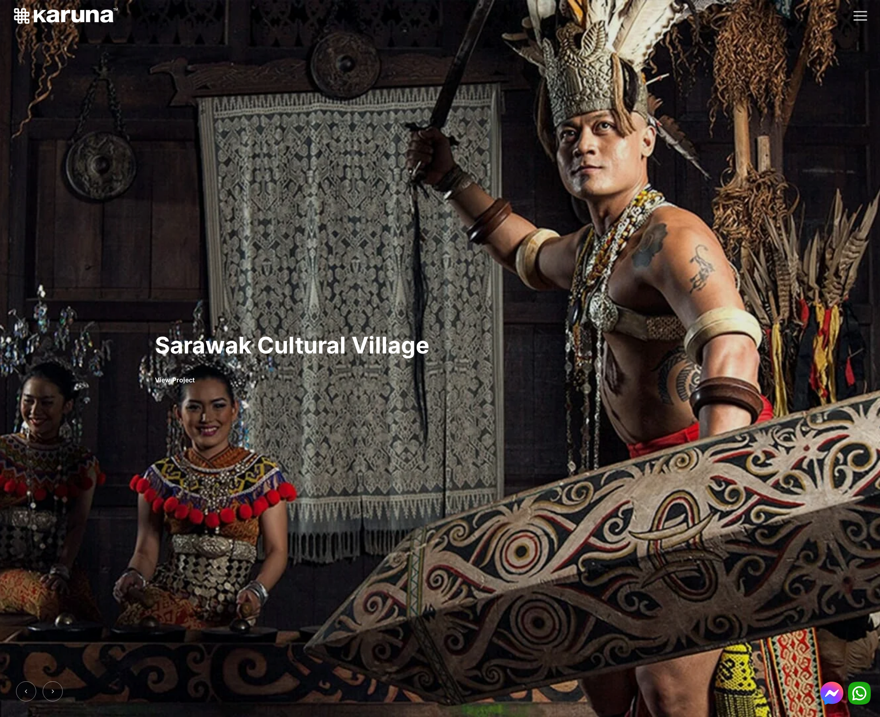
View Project (175, 380)
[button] (860, 16)
